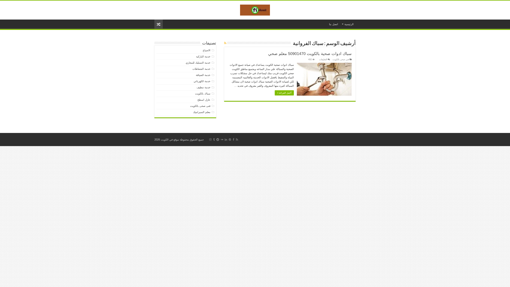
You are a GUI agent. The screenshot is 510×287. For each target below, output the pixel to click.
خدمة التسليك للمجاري (198, 62)
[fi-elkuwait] (255, 9)
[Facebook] (233, 139)
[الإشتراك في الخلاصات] (225, 43)
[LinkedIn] (226, 139)
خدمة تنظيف (203, 87)
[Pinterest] (229, 139)
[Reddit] (218, 139)
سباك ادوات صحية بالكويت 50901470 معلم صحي (310, 53)
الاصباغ (206, 50)
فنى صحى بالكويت (340, 59)
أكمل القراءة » (284, 92)
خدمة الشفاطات (201, 68)
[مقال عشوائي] (158, 24)
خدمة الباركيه (203, 56)
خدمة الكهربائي (202, 81)
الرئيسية (349, 24)
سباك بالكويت (202, 93)
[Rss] (236, 139)
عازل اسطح (203, 99)
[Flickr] (222, 139)
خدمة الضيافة (203, 75)
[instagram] (210, 139)
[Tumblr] (214, 139)
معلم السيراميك (201, 112)
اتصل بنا (333, 24)
